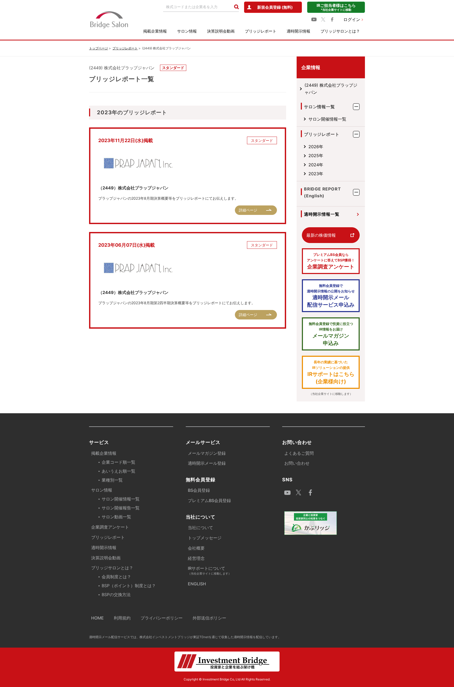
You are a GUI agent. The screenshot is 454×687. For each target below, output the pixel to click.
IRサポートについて (209, 570)
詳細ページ (248, 210)
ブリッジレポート (260, 31)
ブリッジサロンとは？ (340, 31)
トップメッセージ (204, 537)
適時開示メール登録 (207, 463)
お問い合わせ (296, 463)
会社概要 (196, 548)
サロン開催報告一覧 (121, 507)
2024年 (315, 164)
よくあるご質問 (299, 453)
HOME (97, 618)
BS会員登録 (199, 490)
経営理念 (196, 558)
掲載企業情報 (155, 31)
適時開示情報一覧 (321, 214)
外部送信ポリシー (209, 618)
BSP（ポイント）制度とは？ (129, 585)
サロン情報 (187, 31)
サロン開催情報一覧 (327, 119)
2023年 (315, 173)
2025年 (315, 155)
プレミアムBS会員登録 (209, 500)
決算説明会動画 (221, 31)
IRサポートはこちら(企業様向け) (330, 372)
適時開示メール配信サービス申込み (331, 295)
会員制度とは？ (116, 576)
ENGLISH (197, 583)
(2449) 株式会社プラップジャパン (331, 88)
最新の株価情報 (321, 235)
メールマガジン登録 (207, 453)
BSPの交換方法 (116, 594)
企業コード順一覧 (118, 462)
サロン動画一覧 (116, 516)
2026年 (315, 146)
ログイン (351, 19)
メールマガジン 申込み (331, 334)
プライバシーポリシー (162, 618)
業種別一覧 (112, 480)
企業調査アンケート (331, 261)
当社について (200, 527)
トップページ (98, 48)
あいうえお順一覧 (118, 471)
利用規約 (122, 618)
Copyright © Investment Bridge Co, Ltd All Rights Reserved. (227, 679)
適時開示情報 (298, 31)
